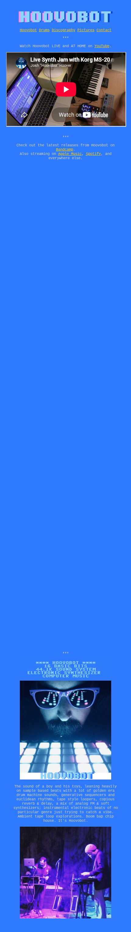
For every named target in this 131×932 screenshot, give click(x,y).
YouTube (101, 46)
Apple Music (70, 154)
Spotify (93, 154)
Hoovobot (28, 30)
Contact (104, 30)
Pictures (85, 30)
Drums (44, 30)
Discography (63, 30)
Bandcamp (64, 150)
